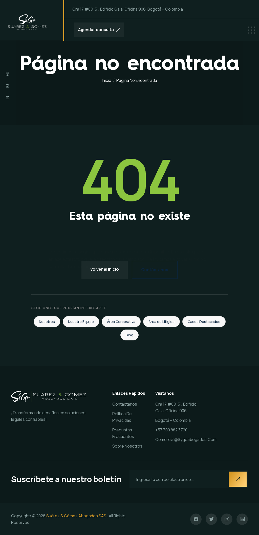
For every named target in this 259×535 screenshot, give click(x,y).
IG (7, 86)
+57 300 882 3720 (171, 430)
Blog (129, 335)
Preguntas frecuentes (123, 433)
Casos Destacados (204, 321)
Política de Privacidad (122, 417)
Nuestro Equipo (81, 321)
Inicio (106, 80)
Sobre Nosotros (127, 446)
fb (7, 74)
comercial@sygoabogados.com (186, 439)
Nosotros (47, 321)
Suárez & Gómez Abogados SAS (76, 516)
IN (7, 97)
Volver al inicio (104, 269)
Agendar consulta (96, 29)
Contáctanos (154, 269)
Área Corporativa (121, 321)
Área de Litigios (161, 321)
